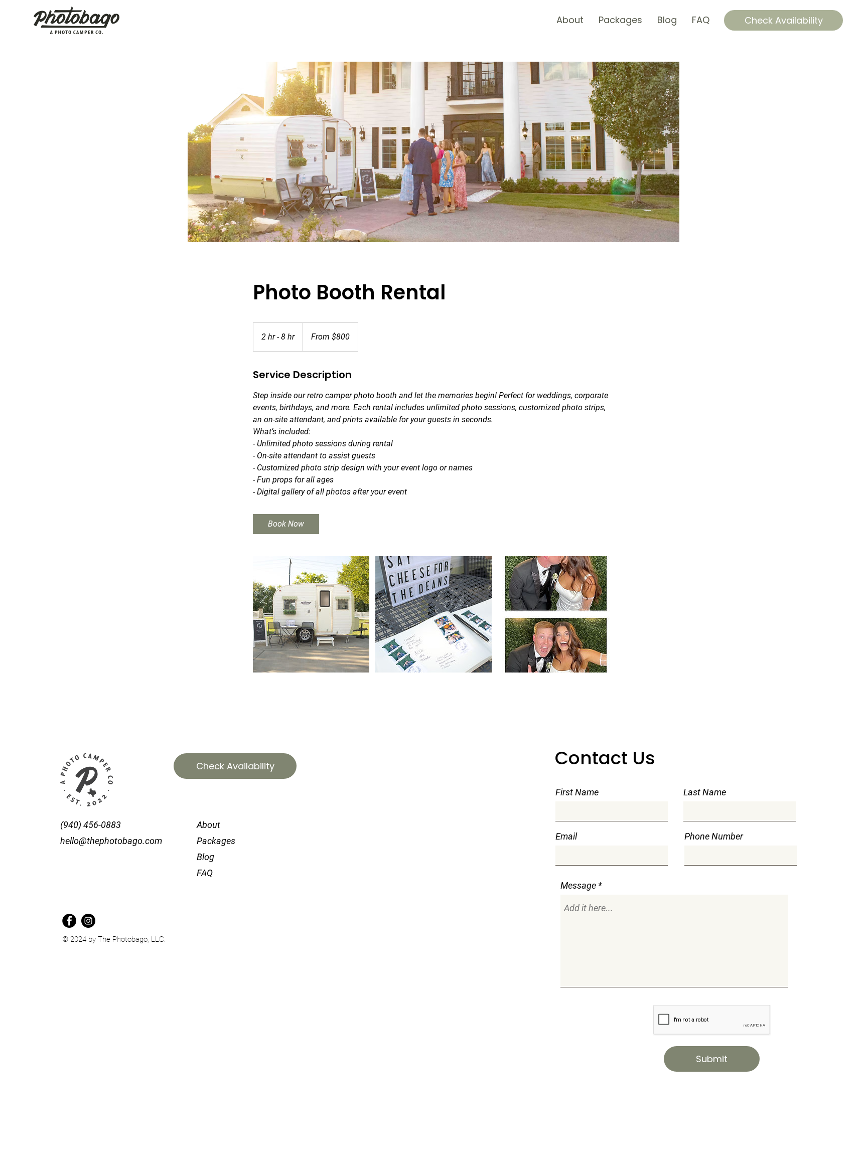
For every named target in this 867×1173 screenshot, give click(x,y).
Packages (216, 840)
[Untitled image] (311, 614)
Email (566, 836)
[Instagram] (88, 921)
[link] (286, 524)
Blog (205, 857)
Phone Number (713, 836)
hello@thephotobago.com (111, 840)
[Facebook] (69, 921)
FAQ (205, 873)
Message (578, 885)
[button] (783, 20)
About (208, 824)
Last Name (704, 792)
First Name (577, 792)
